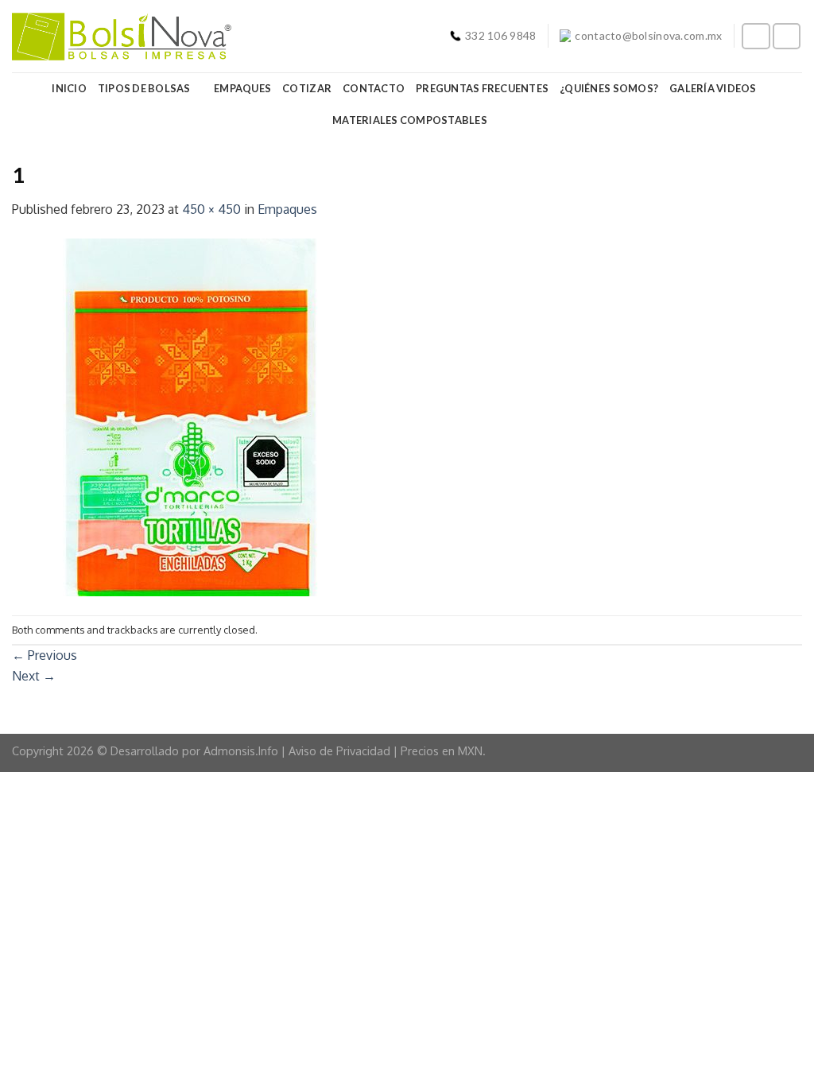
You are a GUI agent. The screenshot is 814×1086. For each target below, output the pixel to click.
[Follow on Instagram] (787, 36)
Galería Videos (713, 88)
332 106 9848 (500, 35)
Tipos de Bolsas (144, 88)
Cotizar (306, 88)
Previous (44, 655)
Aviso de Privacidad (339, 750)
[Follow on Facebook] (756, 36)
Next (34, 676)
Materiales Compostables (409, 120)
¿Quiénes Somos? (609, 88)
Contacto (374, 88)
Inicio (69, 88)
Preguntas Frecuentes (482, 88)
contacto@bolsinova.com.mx (648, 35)
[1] (191, 417)
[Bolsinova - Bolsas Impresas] (121, 36)
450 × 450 (211, 209)
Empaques (242, 88)
